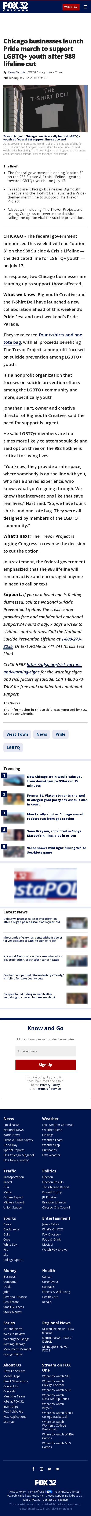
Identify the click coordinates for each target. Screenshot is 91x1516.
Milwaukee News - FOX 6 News (58, 1331)
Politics (49, 1170)
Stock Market (12, 1312)
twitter (49, 1469)
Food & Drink (51, 1239)
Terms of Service (48, 1089)
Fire (5, 1250)
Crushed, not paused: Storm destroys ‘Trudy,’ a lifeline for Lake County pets (33, 976)
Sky (5, 1255)
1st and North (12, 1329)
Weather (50, 1118)
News (41, 734)
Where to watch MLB (56, 1390)
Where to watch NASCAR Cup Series (55, 1397)
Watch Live (71, 7)
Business (9, 1277)
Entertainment (56, 1218)
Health (48, 1270)
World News (11, 1135)
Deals (7, 1287)
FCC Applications (14, 1417)
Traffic (9, 1170)
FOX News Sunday (16, 1160)
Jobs (6, 1292)
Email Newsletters (15, 1381)
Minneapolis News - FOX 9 (55, 1348)
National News (13, 1130)
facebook (33, 1469)
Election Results (53, 1182)
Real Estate (11, 1302)
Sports (9, 1218)
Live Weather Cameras (57, 1125)
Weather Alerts (52, 1130)
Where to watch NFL (56, 1376)
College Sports (13, 1260)
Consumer (10, 1282)
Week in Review (14, 1334)
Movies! (47, 1244)
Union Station (12, 1207)
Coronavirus (50, 1282)
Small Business (13, 1307)
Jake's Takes (50, 1224)
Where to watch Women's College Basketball (54, 1425)
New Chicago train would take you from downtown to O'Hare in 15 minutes (55, 781)
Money (9, 1270)
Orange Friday (13, 1354)
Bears (7, 1224)
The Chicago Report (55, 1187)
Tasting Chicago (14, 1344)
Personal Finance (15, 1297)
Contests (9, 1391)
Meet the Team (14, 1396)
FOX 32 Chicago (37, 72)
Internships (10, 1406)
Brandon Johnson (54, 1202)
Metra (7, 1192)
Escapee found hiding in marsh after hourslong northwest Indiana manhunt (29, 995)
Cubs (6, 1239)
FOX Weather (51, 1155)
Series (9, 1322)
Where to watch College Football (53, 1383)
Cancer (47, 1277)
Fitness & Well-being (56, 1292)
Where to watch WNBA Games (58, 1436)
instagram (41, 1469)
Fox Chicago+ (51, 1234)
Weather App (51, 1145)
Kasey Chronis (16, 72)
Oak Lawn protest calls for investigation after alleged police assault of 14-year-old (31, 920)
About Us (12, 1365)
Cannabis (48, 1287)
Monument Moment (17, 1349)
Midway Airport (13, 1202)
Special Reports (14, 1150)
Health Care (50, 1297)
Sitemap (9, 1422)
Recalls (47, 1302)
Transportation (13, 1177)
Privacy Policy (50, 1085)
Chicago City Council (56, 1207)
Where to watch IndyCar (53, 1406)
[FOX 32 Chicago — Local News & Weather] (15, 7)
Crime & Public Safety (18, 1140)
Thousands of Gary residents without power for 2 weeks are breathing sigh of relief (32, 939)
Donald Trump (52, 1192)
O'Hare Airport (13, 1197)
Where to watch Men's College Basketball (57, 1415)
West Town (55, 72)
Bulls (6, 1234)
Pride (60, 734)
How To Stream (14, 1371)
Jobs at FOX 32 (13, 1401)
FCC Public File (13, 1411)
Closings (48, 1135)
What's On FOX (52, 1229)
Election (47, 1177)
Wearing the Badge (16, 1339)
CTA (6, 1187)
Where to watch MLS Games (56, 1445)
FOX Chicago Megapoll (18, 1155)
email (57, 1469)
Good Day (10, 1145)
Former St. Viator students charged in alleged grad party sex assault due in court (57, 799)
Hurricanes (49, 1150)
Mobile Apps (11, 1376)
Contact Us (11, 1386)
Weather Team (52, 1140)
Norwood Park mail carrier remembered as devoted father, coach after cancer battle (32, 958)
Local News (11, 1125)
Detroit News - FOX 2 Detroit (57, 1339)
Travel (7, 1182)
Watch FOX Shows (54, 1250)
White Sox (10, 1244)
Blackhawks (11, 1229)
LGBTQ (13, 747)
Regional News (56, 1322)
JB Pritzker (49, 1197)
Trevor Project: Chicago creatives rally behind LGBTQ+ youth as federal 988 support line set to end (41, 138)
